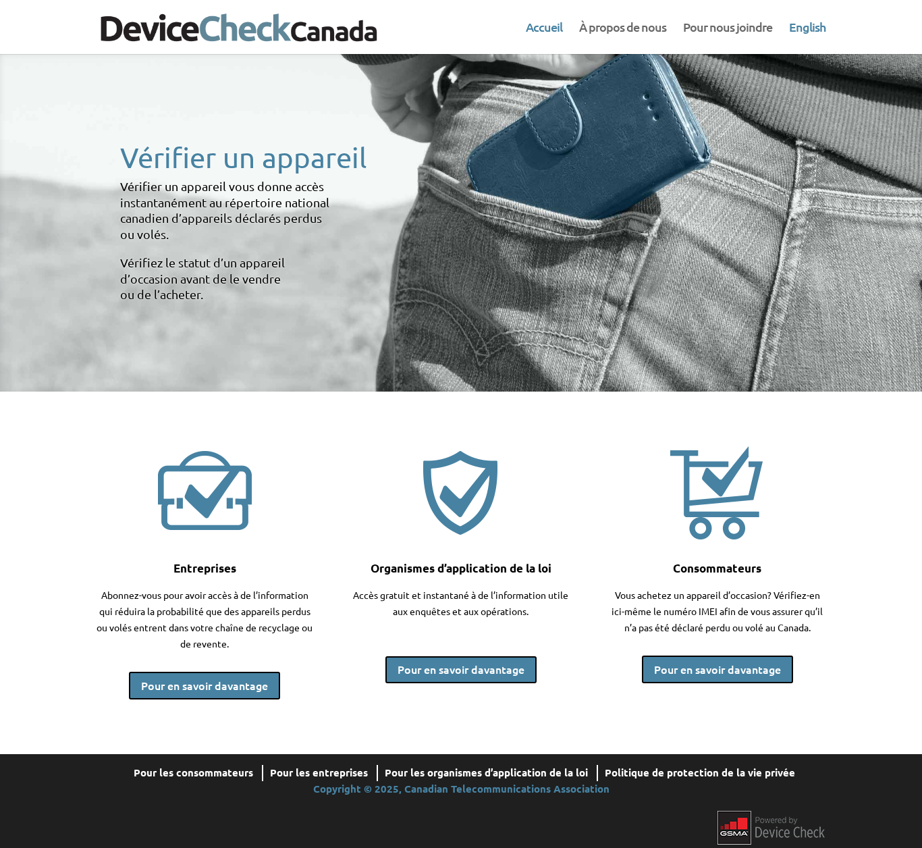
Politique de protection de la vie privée (700, 772)
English (807, 28)
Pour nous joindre (727, 28)
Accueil (544, 28)
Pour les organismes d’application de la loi (486, 772)
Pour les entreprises (319, 772)
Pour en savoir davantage (204, 685)
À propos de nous (622, 28)
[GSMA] (771, 826)
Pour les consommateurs (193, 772)
